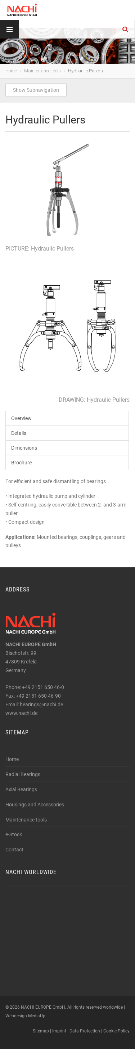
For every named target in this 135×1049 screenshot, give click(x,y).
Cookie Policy (116, 1031)
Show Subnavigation (36, 90)
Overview (21, 418)
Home (11, 70)
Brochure (21, 462)
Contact (14, 849)
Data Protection (84, 1031)
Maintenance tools (42, 70)
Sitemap (41, 1031)
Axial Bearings (21, 789)
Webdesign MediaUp (25, 1015)
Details (18, 433)
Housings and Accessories (34, 804)
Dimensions (24, 448)
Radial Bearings (22, 774)
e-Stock (13, 834)
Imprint (59, 1031)
